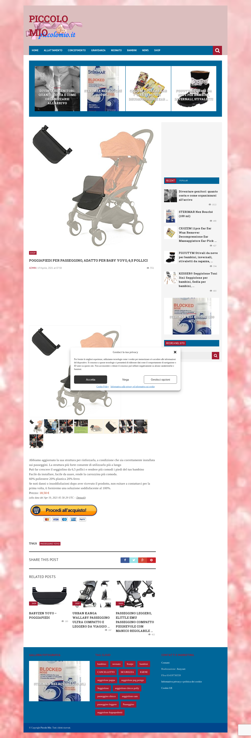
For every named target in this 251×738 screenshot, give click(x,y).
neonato (116, 664)
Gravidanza (98, 50)
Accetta (90, 379)
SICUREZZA (127, 672)
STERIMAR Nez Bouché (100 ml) (103, 93)
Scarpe (130, 664)
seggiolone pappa (106, 680)
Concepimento (77, 50)
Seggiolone (103, 688)
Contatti (165, 662)
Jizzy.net (181, 669)
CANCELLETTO (105, 672)
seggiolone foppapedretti (109, 712)
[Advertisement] (155, 28)
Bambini (132, 50)
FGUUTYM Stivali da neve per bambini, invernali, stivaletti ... (193, 97)
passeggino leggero (107, 704)
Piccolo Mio (46, 727)
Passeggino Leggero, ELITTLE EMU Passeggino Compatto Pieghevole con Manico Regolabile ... (135, 622)
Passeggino (128, 704)
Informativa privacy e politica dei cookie (181, 681)
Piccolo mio (48, 26)
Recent (170, 180)
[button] (175, 352)
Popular (183, 180)
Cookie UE (166, 688)
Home (35, 50)
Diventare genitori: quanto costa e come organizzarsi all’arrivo (57, 97)
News (145, 50)
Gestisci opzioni (160, 379)
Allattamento (53, 50)
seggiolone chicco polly (127, 688)
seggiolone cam (130, 696)
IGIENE (144, 672)
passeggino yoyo (50, 543)
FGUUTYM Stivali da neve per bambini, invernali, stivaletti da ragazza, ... (198, 257)
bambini (144, 664)
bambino (101, 664)
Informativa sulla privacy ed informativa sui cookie (133, 387)
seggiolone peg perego (132, 680)
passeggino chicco (106, 696)
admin (32, 268)
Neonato (116, 50)
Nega (125, 379)
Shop (157, 50)
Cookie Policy (102, 387)
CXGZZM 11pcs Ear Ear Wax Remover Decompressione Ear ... (148, 95)
